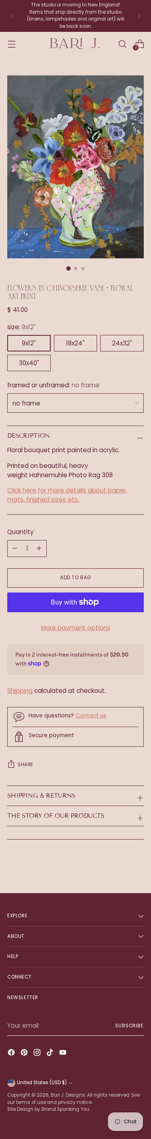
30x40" (29, 363)
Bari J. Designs (68, 1095)
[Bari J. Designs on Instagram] (38, 1053)
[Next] (139, 16)
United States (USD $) (42, 1082)
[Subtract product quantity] (39, 548)
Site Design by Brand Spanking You (48, 1109)
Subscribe (129, 1026)
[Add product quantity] (15, 548)
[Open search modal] (122, 43)
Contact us (91, 715)
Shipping (20, 690)
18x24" (75, 343)
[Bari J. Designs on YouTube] (63, 1053)
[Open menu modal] (11, 43)
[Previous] (12, 16)
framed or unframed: (53, 385)
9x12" (29, 343)
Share (25, 764)
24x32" (122, 343)
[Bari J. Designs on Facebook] (12, 1053)
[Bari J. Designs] (76, 44)
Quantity (20, 532)
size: (21, 327)
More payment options (75, 628)
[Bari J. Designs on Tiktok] (51, 1053)
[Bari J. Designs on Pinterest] (25, 1053)
